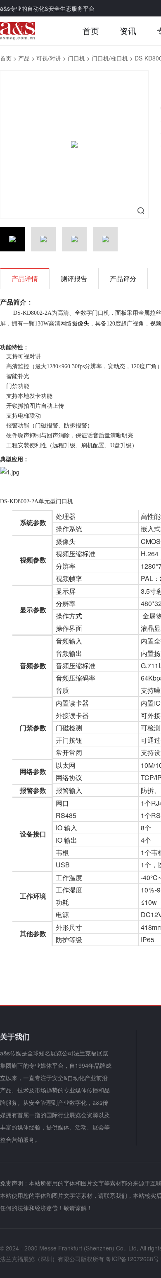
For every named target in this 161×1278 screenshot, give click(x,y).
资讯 (128, 31)
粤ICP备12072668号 (132, 1259)
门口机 (76, 58)
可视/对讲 (48, 58)
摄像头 (80, 323)
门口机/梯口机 (110, 58)
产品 (24, 58)
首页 (91, 31)
